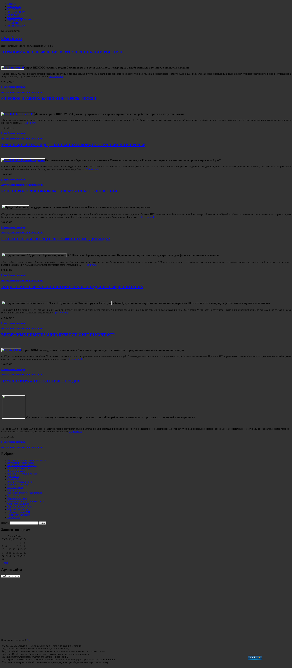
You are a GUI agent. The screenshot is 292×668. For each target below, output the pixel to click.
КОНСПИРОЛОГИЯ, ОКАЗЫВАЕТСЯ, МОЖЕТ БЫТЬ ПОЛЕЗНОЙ (59, 191)
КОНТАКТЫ (14, 6)
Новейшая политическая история (24, 493)
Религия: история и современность (25, 501)
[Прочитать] (56, 76)
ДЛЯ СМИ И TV (16, 12)
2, (28, 640)
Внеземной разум (16, 471)
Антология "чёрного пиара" (21, 465)
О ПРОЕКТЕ (14, 9)
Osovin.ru (11, 38)
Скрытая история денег (19, 506)
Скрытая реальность (17, 509)
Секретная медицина (18, 504)
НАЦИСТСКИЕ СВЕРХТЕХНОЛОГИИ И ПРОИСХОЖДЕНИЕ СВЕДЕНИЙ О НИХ (72, 287)
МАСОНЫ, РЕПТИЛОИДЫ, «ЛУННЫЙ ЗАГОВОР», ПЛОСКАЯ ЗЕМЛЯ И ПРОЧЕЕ (73, 145)
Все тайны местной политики (22, 473)
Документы (13, 476)
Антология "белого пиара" (21, 462)
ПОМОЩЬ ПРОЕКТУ (19, 20)
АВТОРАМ (13, 14)
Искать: (5, 523)
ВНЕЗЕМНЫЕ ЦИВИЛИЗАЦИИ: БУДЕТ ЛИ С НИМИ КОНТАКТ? (58, 335)
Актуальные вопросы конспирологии (22, 92)
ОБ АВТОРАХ (15, 17)
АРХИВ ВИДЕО (16, 25)
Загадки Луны (14, 479)
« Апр (5, 562)
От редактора (14, 495)
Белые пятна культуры (18, 468)
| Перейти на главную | (13, 87)
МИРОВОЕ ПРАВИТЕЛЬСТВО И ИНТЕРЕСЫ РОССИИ (49, 98)
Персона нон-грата (17, 498)
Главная (11, 3)
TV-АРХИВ (13, 23)
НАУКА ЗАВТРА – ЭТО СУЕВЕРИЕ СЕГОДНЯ (40, 381)
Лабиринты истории (18, 484)
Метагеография (15, 487)
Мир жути (12, 490)
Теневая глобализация (18, 514)
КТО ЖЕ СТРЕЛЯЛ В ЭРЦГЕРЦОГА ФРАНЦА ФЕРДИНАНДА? (55, 239)
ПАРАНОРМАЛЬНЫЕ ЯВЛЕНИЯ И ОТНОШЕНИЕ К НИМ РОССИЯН (61, 52)
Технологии (13, 517)
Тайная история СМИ (18, 512)
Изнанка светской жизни (20, 482)
